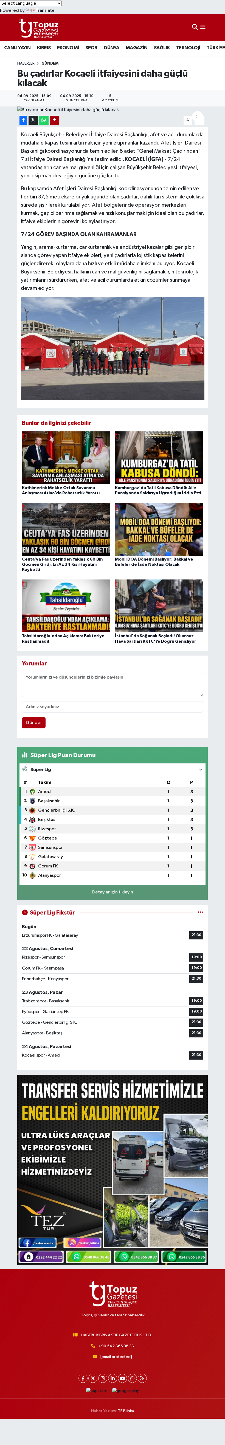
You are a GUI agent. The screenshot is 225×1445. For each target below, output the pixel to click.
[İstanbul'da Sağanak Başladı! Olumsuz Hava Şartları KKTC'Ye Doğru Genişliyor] (159, 606)
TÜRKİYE (216, 47)
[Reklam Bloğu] (112, 1169)
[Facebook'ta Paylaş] (23, 120)
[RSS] (142, 1378)
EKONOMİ (68, 47)
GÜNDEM (49, 63)
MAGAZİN (137, 47)
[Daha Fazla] (54, 120)
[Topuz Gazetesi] (37, 27)
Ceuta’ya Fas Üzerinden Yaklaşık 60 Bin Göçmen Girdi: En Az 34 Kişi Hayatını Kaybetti (62, 564)
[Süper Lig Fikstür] (200, 912)
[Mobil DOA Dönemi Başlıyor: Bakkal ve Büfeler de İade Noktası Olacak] (159, 529)
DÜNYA (111, 47)
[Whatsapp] (132, 1378)
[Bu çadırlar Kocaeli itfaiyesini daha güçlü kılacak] (112, 110)
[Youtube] (122, 1378)
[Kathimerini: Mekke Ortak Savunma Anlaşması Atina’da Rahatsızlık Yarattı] (66, 457)
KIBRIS (43, 47)
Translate (45, 10)
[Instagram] (102, 1378)
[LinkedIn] (112, 1378)
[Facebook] (83, 1378)
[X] (92, 1378)
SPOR (91, 47)
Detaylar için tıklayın (112, 892)
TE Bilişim (126, 1411)
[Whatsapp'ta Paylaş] (44, 120)
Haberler (26, 63)
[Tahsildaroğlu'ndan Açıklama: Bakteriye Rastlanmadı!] (66, 606)
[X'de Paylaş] (33, 120)
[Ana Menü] (203, 27)
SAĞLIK (162, 47)
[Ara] (195, 27)
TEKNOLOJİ (188, 47)
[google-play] (125, 1391)
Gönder (34, 722)
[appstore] (97, 1391)
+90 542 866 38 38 (116, 1346)
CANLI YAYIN (17, 47)
